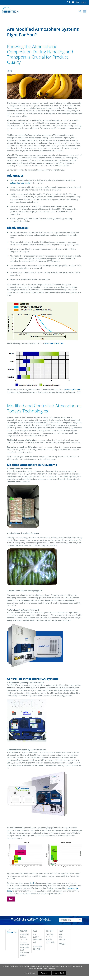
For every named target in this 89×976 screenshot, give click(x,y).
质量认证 (49, 939)
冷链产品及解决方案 (37, 947)
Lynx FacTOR (24, 939)
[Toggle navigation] (84, 11)
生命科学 (36, 937)
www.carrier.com (72, 389)
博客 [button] (77, 2)
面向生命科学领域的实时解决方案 (24, 947)
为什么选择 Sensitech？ (50, 935)
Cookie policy (52, 968)
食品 (34, 934)
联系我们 (62, 944)
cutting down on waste (20, 183)
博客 (60, 934)
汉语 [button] (83, 2)
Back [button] (11, 899)
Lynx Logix (23, 942)
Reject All (44, 973)
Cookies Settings (30, 973)
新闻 (60, 937)
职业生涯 (62, 939)
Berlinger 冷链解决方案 (24, 954)
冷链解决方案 (24, 934)
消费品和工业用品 (37, 941)
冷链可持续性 (50, 942)
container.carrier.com (53, 343)
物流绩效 (23, 937)
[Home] (10, 11)
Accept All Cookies (59, 973)
